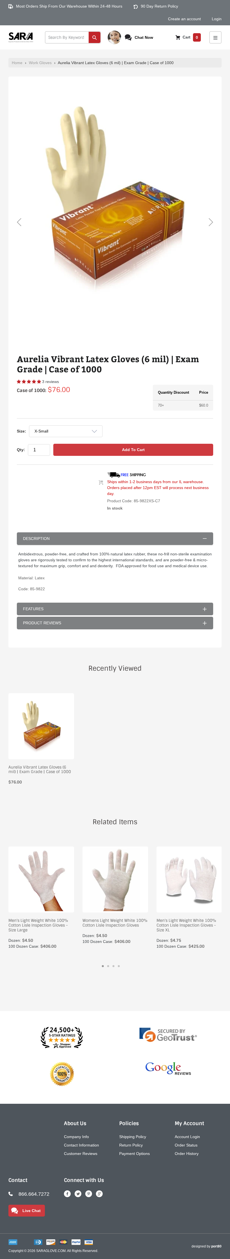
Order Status (186, 1145)
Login (217, 19)
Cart (189, 37)
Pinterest (88, 1193)
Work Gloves (40, 62)
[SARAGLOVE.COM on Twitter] (78, 1193)
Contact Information (81, 1145)
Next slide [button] (211, 222)
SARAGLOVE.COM (51, 1251)
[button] (29, 381)
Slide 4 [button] (119, 966)
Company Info (76, 1136)
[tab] (103, 966)
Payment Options (134, 1153)
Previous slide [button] (19, 222)
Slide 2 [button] (108, 966)
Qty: (21, 449)
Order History (187, 1153)
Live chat (31, 1210)
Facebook (67, 1193)
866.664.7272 (34, 1194)
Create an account (184, 19)
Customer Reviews (80, 1153)
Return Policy (131, 1145)
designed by (207, 1246)
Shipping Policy (132, 1136)
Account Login (187, 1136)
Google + (99, 1193)
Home (17, 62)
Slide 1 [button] (103, 966)
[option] (115, 197)
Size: (21, 431)
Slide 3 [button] (113, 966)
